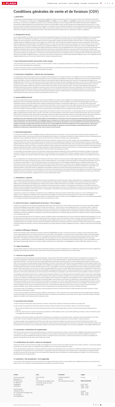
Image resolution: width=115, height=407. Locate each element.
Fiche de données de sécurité (66, 381)
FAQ (37, 379)
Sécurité (60, 379)
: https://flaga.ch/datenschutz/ (92, 324)
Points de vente (40, 377)
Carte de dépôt (40, 384)
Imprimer (28, 404)
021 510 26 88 (17, 394)
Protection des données (36, 404)
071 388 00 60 (17, 382)
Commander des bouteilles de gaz (45, 381)
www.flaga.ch (17, 386)
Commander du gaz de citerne (44, 383)
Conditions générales (64, 377)
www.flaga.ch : (84, 282)
